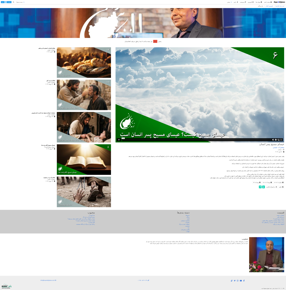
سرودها (187, 215)
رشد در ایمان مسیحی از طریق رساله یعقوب (273, 220)
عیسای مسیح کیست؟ (278, 219)
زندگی (187, 217)
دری (5, 2)
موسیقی (242, 2)
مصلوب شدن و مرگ (184, 224)
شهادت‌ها (258, 2)
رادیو (235, 2)
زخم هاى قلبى (280, 217)
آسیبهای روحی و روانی (278, 224)
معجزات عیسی (278, 147)
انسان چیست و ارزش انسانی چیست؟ (85, 220)
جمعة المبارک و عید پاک (89, 217)
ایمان (188, 219)
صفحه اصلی (267, 2)
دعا (188, 228)
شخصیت (187, 226)
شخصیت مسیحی (185, 220)
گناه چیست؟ (91, 222)
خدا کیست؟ (92, 215)
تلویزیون (250, 2)
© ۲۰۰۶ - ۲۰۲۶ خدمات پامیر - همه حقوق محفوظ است (272, 288)
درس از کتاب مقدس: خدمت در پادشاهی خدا (273, 222)
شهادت (187, 231)
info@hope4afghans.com (47, 280)
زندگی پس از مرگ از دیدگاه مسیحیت (85, 224)
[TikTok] (231, 281)
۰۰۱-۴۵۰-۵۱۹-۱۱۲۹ (142, 280)
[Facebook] (244, 281)
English (9, 2)
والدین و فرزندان (185, 229)
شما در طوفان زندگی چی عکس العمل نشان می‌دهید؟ (81, 219)
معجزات (187, 222)
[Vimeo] (234, 281)
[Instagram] (237, 281)
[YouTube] (241, 281)
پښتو (2, 2)
